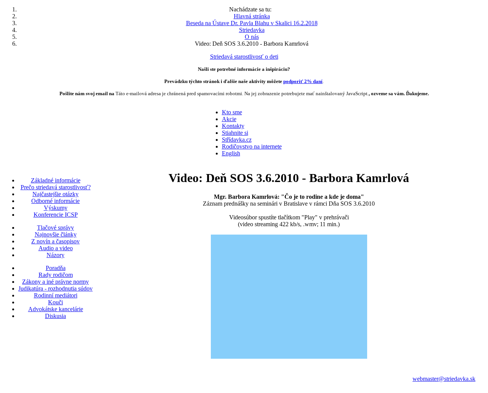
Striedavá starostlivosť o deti (244, 56)
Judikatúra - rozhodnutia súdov (55, 288)
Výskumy (55, 207)
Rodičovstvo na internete (252, 146)
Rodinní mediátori (55, 295)
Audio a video (56, 248)
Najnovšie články (56, 234)
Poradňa (56, 268)
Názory (55, 255)
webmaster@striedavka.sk (444, 378)
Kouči (55, 302)
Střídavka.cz (237, 139)
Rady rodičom (56, 275)
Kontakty (233, 126)
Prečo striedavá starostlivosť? (56, 187)
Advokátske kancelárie (55, 309)
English (231, 153)
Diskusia (55, 316)
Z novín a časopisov (55, 241)
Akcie (229, 119)
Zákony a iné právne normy (55, 281)
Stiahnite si (235, 132)
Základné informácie (55, 180)
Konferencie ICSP (56, 214)
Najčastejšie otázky (55, 194)
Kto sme (232, 112)
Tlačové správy (55, 227)
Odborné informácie (55, 201)
